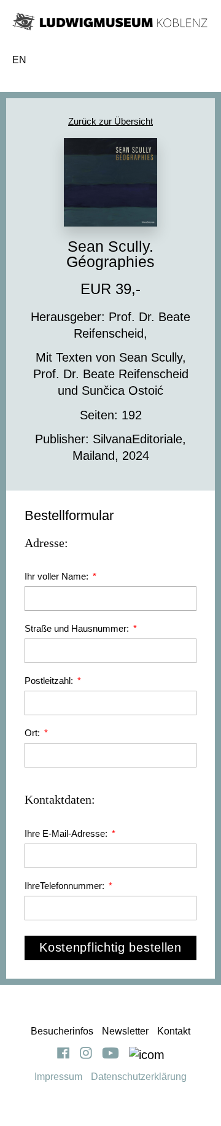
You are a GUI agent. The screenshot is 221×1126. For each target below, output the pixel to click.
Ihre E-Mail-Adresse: (67, 833)
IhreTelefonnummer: (66, 885)
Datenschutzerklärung (139, 1076)
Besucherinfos (62, 1031)
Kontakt (173, 1031)
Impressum (58, 1076)
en (19, 60)
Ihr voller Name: (58, 576)
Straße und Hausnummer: (78, 628)
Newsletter (125, 1031)
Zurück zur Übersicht (110, 121)
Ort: (33, 733)
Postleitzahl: (50, 680)
